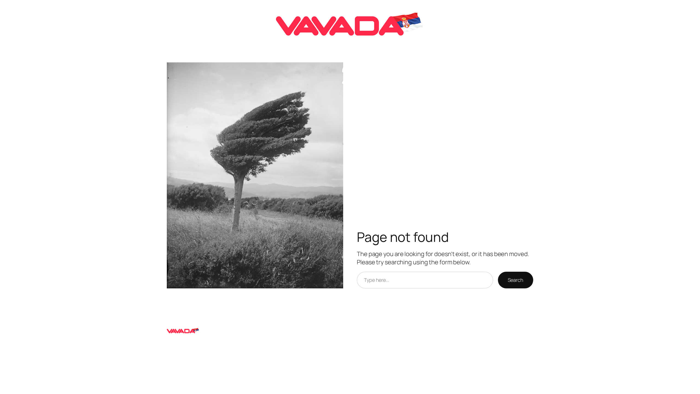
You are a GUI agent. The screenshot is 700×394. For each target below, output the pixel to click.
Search (515, 280)
